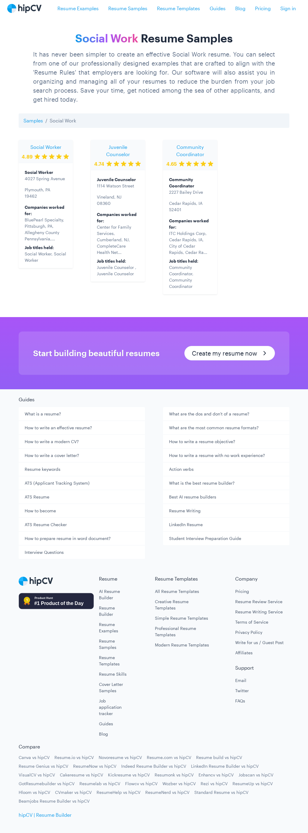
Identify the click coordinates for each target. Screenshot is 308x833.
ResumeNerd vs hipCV (167, 792)
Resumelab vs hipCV (99, 783)
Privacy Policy (248, 632)
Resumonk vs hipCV (174, 774)
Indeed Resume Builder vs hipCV (153, 766)
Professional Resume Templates (175, 631)
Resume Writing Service (259, 611)
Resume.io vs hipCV (74, 757)
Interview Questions (44, 552)
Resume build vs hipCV (219, 757)
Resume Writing (185, 510)
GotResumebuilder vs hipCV (47, 783)
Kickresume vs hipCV (129, 774)
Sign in (288, 8)
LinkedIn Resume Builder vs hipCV (225, 766)
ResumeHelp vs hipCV (118, 792)
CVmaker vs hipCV (73, 792)
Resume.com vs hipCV (169, 757)
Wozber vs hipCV (179, 783)
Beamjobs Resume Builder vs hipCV (54, 801)
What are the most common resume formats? (214, 427)
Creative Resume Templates (172, 604)
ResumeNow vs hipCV (94, 766)
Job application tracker (110, 707)
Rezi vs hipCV (214, 783)
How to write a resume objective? (202, 441)
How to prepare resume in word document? (68, 538)
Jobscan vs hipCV (256, 774)
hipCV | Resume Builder (45, 815)
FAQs (240, 700)
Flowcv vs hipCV (141, 783)
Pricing (263, 8)
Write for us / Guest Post (259, 642)
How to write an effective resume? (58, 427)
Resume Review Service (258, 601)
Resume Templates (178, 8)
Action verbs (181, 469)
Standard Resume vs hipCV (221, 792)
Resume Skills (113, 674)
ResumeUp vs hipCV (253, 783)
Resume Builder (107, 611)
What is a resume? (43, 413)
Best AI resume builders (192, 496)
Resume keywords (42, 469)
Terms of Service (251, 622)
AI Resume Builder (109, 594)
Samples (33, 120)
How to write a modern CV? (52, 441)
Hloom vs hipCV (34, 792)
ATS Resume (37, 496)
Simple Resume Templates (181, 618)
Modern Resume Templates (182, 644)
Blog (240, 8)
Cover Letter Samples (111, 687)
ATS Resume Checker (46, 524)
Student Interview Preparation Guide (205, 538)
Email (240, 680)
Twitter (242, 690)
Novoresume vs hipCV (120, 757)
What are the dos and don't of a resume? (209, 413)
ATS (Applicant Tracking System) (57, 483)
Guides (218, 8)
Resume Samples (127, 8)
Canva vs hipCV (34, 757)
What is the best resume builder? (202, 483)
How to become (40, 510)
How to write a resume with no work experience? (217, 455)
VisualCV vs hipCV (37, 774)
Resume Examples (78, 8)
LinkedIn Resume (186, 524)
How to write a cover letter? (52, 455)
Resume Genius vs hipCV (43, 766)
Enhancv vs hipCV (216, 774)
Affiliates (244, 652)
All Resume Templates (177, 591)
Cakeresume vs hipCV (81, 774)
